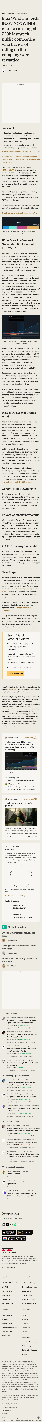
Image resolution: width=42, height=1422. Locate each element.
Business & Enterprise (29, 1350)
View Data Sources (8, 1267)
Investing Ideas (7, 1323)
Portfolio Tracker (7, 1315)
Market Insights (7, 1332)
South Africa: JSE (8, 1303)
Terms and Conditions (9, 1407)
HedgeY (9, 1060)
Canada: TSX (6, 1299)
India (3, 13)
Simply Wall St (12, 70)
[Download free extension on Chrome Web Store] (14, 1238)
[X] (7, 1224)
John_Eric (10, 1031)
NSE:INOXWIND (9, 170)
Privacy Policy (6, 1410)
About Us (25, 1323)
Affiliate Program (27, 1346)
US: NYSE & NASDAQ (9, 1283)
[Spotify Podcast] (15, 1224)
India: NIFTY (6, 1295)
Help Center (26, 1338)
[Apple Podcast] (19, 1224)
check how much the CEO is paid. (18, 482)
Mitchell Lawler (12, 940)
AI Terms (5, 1413)
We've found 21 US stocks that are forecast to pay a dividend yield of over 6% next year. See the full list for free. (21, 159)
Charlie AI (25, 1354)
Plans (24, 1315)
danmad (9, 1094)
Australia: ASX (7, 1291)
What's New (6, 1336)
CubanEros (10, 1139)
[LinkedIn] (3, 1224)
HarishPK (9, 1171)
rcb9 (8, 1046)
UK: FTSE (5, 1287)
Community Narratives (9, 1327)
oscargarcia (10, 1125)
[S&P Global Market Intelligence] (9, 1250)
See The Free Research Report (16, 896)
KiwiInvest (10, 1151)
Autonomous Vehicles (29, 1299)
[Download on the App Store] (9, 1232)
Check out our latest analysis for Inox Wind (19, 213)
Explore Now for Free (15, 673)
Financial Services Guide (10, 1404)
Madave (9, 1181)
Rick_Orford (10, 1017)
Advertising (26, 1319)
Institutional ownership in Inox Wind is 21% (22, 151)
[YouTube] (11, 1224)
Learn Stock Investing (29, 1342)
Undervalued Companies (30, 1283)
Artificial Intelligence (29, 1303)
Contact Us (26, 1327)
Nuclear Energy (27, 1295)
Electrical (11, 13)
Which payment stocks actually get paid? (18, 934)
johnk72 (9, 1191)
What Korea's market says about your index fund (19, 960)
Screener (5, 1319)
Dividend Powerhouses (29, 1287)
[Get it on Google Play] (25, 1232)
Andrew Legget (12, 953)
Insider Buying (27, 1291)
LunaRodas (10, 1106)
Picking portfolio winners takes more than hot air (19, 947)
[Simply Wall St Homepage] (12, 1213)
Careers (24, 1332)
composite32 (10, 1080)
